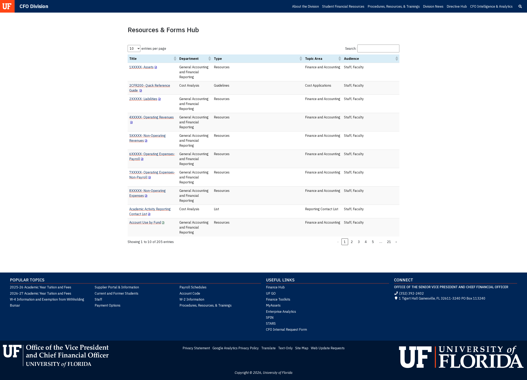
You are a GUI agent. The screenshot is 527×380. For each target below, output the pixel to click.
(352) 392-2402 (411, 293)
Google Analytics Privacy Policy (235, 348)
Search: (350, 48)
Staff (98, 299)
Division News (433, 6)
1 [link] (345, 242)
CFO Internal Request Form (286, 329)
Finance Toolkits (278, 299)
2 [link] (352, 242)
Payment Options (107, 305)
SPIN (270, 317)
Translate (268, 348)
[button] (175, 58)
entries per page (153, 48)
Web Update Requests (328, 348)
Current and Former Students (116, 293)
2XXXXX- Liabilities (143, 99)
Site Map (301, 348)
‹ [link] (337, 242)
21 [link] (389, 242)
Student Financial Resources (343, 6)
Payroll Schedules (193, 287)
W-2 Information (192, 299)
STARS (271, 323)
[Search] (520, 6)
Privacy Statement (196, 348)
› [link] (396, 242)
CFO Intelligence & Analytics (491, 6)
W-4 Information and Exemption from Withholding (47, 299)
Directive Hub (457, 6)
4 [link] (366, 242)
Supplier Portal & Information (117, 287)
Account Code (190, 293)
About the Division (305, 6)
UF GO (271, 293)
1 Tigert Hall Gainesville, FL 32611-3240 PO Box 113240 (442, 298)
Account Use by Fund (145, 222)
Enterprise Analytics (281, 311)
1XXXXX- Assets (141, 67)
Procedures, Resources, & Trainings (394, 6)
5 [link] (373, 242)
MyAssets (273, 305)
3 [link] (359, 242)
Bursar (15, 305)
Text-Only (285, 348)
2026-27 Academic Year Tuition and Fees (40, 293)
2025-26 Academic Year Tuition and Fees (40, 287)
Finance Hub (275, 287)
